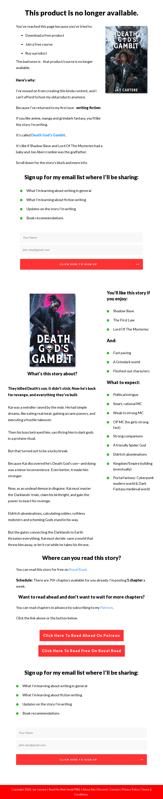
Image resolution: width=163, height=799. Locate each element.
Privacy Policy (131, 789)
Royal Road (77, 569)
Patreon (106, 607)
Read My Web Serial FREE (64, 789)
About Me (88, 789)
